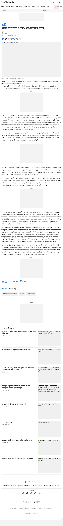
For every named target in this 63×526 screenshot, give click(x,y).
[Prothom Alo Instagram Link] (32, 493)
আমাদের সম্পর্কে (13, 508)
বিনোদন (33, 6)
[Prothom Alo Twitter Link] (28, 493)
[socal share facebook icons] (3, 39)
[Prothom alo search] (53, 2)
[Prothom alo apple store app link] (37, 502)
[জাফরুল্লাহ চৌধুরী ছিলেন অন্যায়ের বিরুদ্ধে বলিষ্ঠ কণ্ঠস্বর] (49, 447)
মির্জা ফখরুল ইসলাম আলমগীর (10, 294)
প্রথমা (50, 485)
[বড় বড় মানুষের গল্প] (49, 429)
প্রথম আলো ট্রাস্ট (28, 485)
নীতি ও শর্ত (34, 508)
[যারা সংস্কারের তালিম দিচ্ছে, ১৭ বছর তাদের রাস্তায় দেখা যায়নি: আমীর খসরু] (49, 338)
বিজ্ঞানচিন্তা (20, 485)
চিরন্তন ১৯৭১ (40, 485)
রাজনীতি (13, 6)
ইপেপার (46, 485)
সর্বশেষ (2, 6)
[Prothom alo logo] (31, 482)
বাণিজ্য (20, 6)
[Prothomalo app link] (26, 502)
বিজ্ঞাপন (21, 508)
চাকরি (37, 6)
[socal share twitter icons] (5, 39)
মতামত (25, 6)
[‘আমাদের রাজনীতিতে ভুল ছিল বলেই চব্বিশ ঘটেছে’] (49, 356)
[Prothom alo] (7, 2)
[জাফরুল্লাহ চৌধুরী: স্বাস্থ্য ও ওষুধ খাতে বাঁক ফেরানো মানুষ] (49, 465)
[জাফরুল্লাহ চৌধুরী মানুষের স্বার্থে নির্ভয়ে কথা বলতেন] (49, 411)
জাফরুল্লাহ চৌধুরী (31, 294)
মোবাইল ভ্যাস (55, 485)
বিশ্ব (17, 6)
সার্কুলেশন (27, 508)
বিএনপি (22, 294)
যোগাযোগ (41, 508)
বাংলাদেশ (8, 6)
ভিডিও (48, 6)
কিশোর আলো (14, 485)
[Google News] (39, 493)
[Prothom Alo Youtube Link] (36, 493)
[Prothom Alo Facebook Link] (24, 493)
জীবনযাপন (42, 6)
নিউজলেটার (48, 508)
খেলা (29, 6)
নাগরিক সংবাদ (6, 485)
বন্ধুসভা (34, 485)
